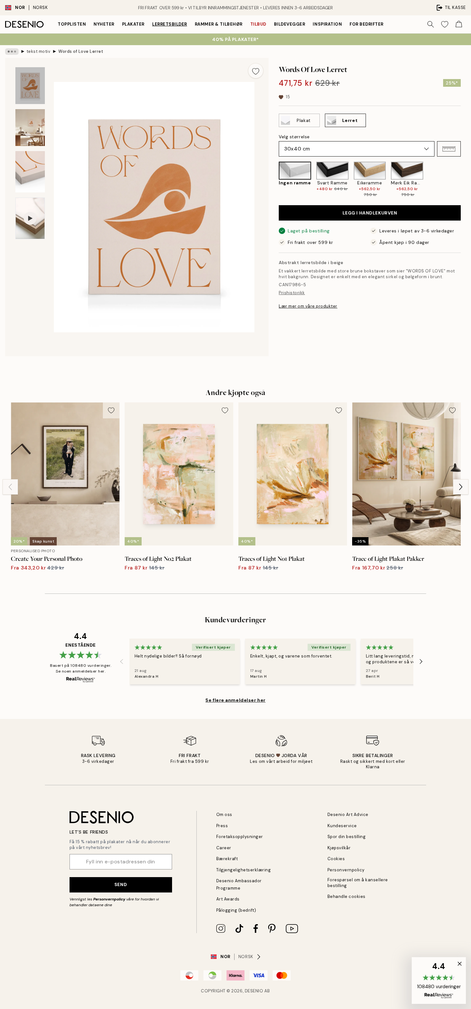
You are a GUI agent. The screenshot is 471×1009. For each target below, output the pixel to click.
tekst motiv (39, 51)
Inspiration (327, 24)
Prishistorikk (292, 292)
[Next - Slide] (466, 180)
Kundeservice (342, 825)
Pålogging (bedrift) (236, 910)
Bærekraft (227, 858)
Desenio (254, 991)
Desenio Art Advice (347, 814)
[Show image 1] (30, 85)
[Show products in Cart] (459, 24)
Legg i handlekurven (370, 213)
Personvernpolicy (109, 899)
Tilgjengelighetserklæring (243, 870)
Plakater (133, 24)
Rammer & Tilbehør (219, 24)
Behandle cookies (346, 896)
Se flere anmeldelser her (235, 700)
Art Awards (228, 899)
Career (223, 848)
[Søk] (431, 24)
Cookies (336, 858)
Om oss (224, 814)
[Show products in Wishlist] (445, 24)
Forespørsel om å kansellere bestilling (357, 882)
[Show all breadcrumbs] (12, 51)
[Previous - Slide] (274, 180)
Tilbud (258, 24)
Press (222, 825)
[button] (449, 149)
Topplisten (72, 24)
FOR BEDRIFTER (367, 24)
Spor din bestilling (346, 836)
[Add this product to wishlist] (255, 70)
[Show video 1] (30, 218)
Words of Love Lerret (80, 51)
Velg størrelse (294, 137)
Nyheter (104, 24)
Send (120, 884)
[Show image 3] (30, 171)
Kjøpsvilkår (339, 848)
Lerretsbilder (169, 24)
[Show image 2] (30, 127)
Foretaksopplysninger (239, 836)
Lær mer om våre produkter (308, 306)
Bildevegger (289, 24)
